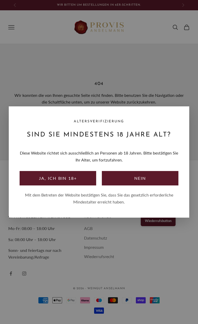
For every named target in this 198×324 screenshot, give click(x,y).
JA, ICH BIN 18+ (58, 178)
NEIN (140, 178)
